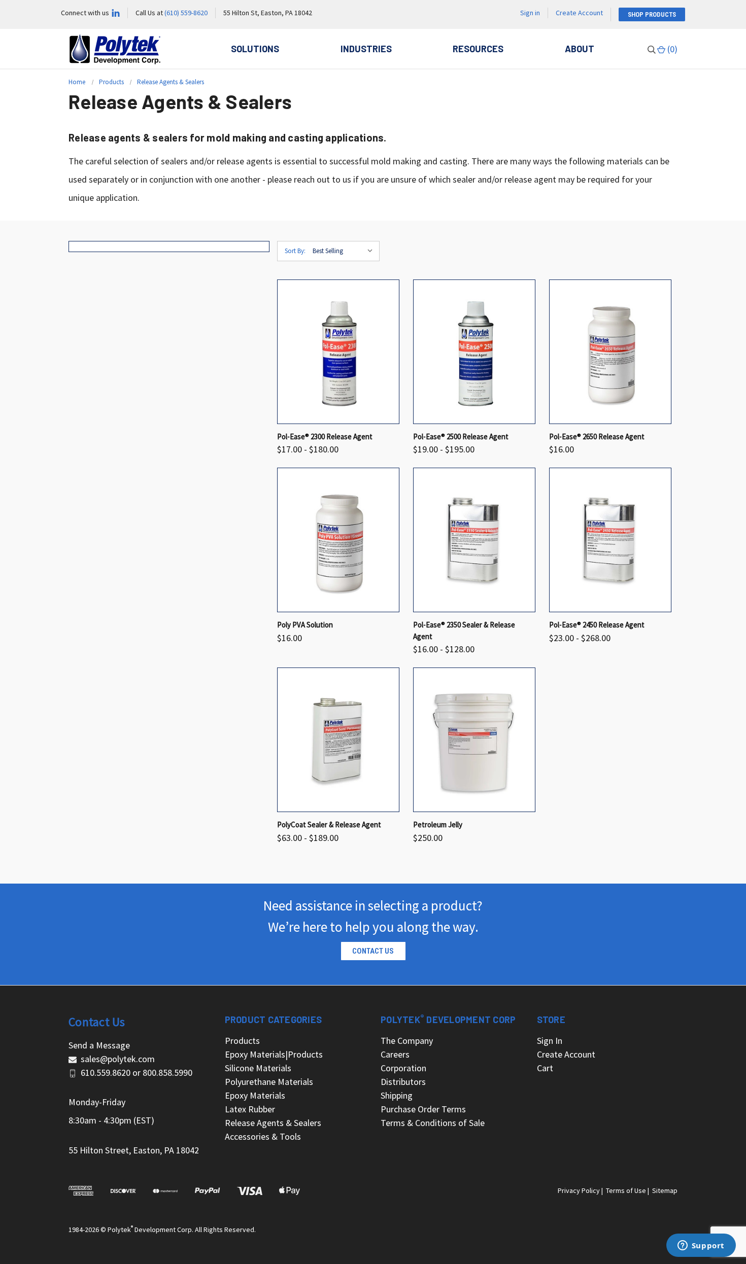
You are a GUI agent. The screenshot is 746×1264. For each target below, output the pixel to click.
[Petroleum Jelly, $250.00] (474, 740)
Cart (545, 1068)
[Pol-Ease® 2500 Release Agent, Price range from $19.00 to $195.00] (474, 352)
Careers (395, 1054)
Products (242, 1040)
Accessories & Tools (263, 1136)
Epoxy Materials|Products (274, 1054)
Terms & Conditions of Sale (433, 1123)
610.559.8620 (105, 1072)
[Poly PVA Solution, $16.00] (338, 540)
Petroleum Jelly (437, 824)
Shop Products (652, 14)
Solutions (255, 48)
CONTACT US (373, 951)
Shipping (397, 1095)
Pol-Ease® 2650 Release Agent (597, 436)
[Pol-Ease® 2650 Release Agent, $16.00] (610, 352)
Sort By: (295, 251)
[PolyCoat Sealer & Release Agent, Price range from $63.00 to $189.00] (338, 740)
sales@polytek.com (118, 1059)
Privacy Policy (579, 1190)
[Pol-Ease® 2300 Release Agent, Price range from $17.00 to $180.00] (338, 352)
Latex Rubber (250, 1109)
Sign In (549, 1040)
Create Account (579, 12)
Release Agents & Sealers (273, 1123)
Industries (366, 48)
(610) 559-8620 (186, 12)
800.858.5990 (167, 1072)
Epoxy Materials (255, 1095)
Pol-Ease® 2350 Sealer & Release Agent (464, 630)
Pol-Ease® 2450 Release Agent (597, 624)
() (671, 49)
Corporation (403, 1068)
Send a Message (99, 1045)
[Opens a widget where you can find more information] (701, 1246)
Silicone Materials (258, 1068)
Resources (478, 48)
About (579, 48)
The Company (407, 1040)
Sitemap (664, 1190)
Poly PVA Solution (305, 624)
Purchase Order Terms (423, 1109)
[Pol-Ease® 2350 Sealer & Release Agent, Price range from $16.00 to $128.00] (474, 540)
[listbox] (345, 251)
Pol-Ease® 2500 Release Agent (460, 436)
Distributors (403, 1081)
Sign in (530, 12)
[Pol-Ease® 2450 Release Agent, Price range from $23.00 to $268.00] (610, 540)
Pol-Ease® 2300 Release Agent (324, 436)
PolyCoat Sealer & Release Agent (329, 824)
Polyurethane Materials (269, 1081)
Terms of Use (626, 1190)
